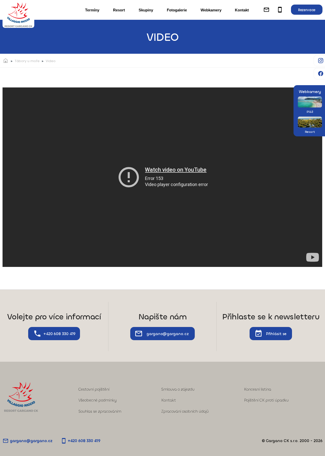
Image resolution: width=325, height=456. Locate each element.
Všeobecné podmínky (97, 400)
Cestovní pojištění (93, 389)
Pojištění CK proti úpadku (266, 400)
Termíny (92, 10)
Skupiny (146, 10)
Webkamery (211, 10)
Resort (119, 10)
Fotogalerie (177, 10)
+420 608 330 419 (59, 333)
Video (51, 61)
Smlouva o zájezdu (177, 389)
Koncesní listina (257, 389)
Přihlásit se (276, 333)
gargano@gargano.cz (167, 333)
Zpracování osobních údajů (185, 411)
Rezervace (306, 10)
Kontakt (242, 10)
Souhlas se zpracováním (99, 411)
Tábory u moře (27, 61)
